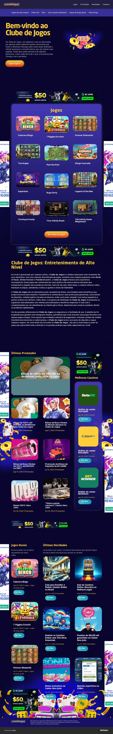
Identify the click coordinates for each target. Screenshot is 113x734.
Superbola (23, 191)
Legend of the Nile (84, 191)
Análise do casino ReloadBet (86, 452)
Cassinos (106, 4)
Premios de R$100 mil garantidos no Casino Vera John (88, 638)
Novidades (96, 4)
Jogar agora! (15, 63)
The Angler (23, 163)
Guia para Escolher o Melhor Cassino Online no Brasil (56, 587)
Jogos (75, 4)
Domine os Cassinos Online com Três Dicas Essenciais (56, 638)
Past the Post (53, 165)
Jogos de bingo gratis (77, 12)
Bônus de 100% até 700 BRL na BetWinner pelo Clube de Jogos (40, 375)
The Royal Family (26, 219)
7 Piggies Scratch (55, 137)
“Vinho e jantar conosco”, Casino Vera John (56, 505)
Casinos (92, 415)
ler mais (84, 419)
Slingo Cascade (82, 163)
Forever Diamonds (84, 135)
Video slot (35, 12)
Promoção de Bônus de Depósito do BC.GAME (56, 465)
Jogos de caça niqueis (20, 12)
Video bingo (93, 12)
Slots (43, 12)
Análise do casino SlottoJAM (86, 411)
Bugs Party (52, 193)
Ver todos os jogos (56, 234)
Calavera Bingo (25, 135)
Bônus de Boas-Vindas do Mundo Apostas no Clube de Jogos (56, 425)
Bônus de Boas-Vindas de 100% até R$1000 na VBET (24, 466)
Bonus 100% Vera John (22, 506)
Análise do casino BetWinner (86, 493)
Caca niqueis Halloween (57, 12)
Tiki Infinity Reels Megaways (83, 220)
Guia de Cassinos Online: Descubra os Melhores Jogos (87, 587)
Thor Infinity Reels (55, 221)
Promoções (84, 4)
